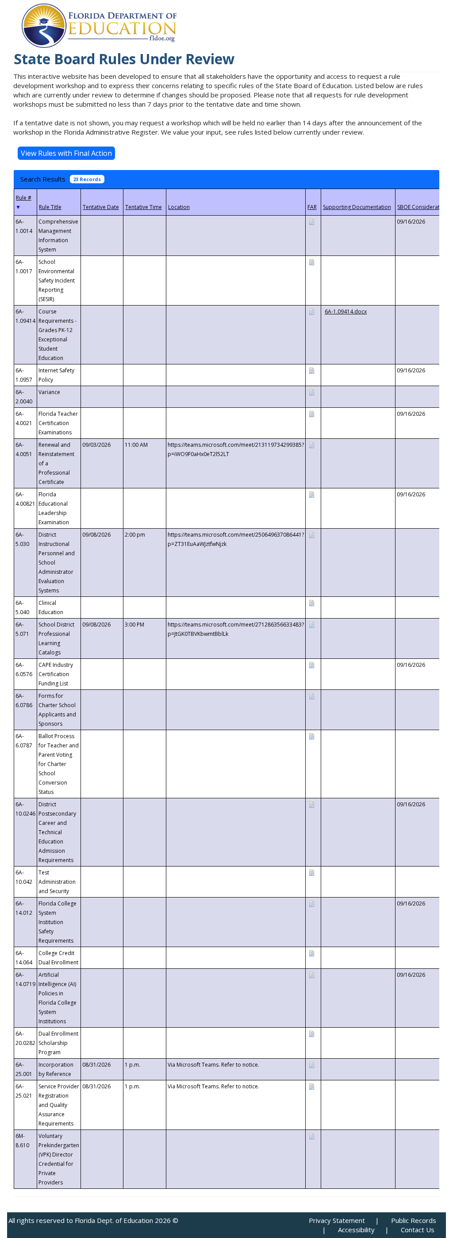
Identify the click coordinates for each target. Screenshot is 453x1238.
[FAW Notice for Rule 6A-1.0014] (311, 221)
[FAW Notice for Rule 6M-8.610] (311, 1135)
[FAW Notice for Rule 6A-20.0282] (311, 1033)
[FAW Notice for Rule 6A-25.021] (311, 1086)
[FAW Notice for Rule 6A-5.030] (311, 534)
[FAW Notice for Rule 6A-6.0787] (311, 735)
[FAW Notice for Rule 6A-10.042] (311, 872)
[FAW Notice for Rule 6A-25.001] (311, 1064)
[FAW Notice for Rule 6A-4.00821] (311, 494)
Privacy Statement (337, 1220)
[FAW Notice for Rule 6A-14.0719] (311, 974)
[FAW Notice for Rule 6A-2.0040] (311, 391)
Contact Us (417, 1229)
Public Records (413, 1220)
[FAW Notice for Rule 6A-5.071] (311, 624)
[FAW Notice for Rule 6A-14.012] (311, 903)
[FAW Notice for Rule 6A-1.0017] (311, 261)
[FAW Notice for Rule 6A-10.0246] (311, 804)
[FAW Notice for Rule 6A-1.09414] (311, 311)
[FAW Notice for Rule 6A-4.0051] (311, 444)
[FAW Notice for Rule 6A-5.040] (311, 602)
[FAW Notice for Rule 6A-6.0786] (311, 695)
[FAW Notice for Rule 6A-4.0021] (311, 413)
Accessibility (356, 1229)
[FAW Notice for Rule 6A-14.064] (311, 952)
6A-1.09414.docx (346, 311)
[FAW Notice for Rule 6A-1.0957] (311, 370)
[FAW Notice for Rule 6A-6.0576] (311, 664)
